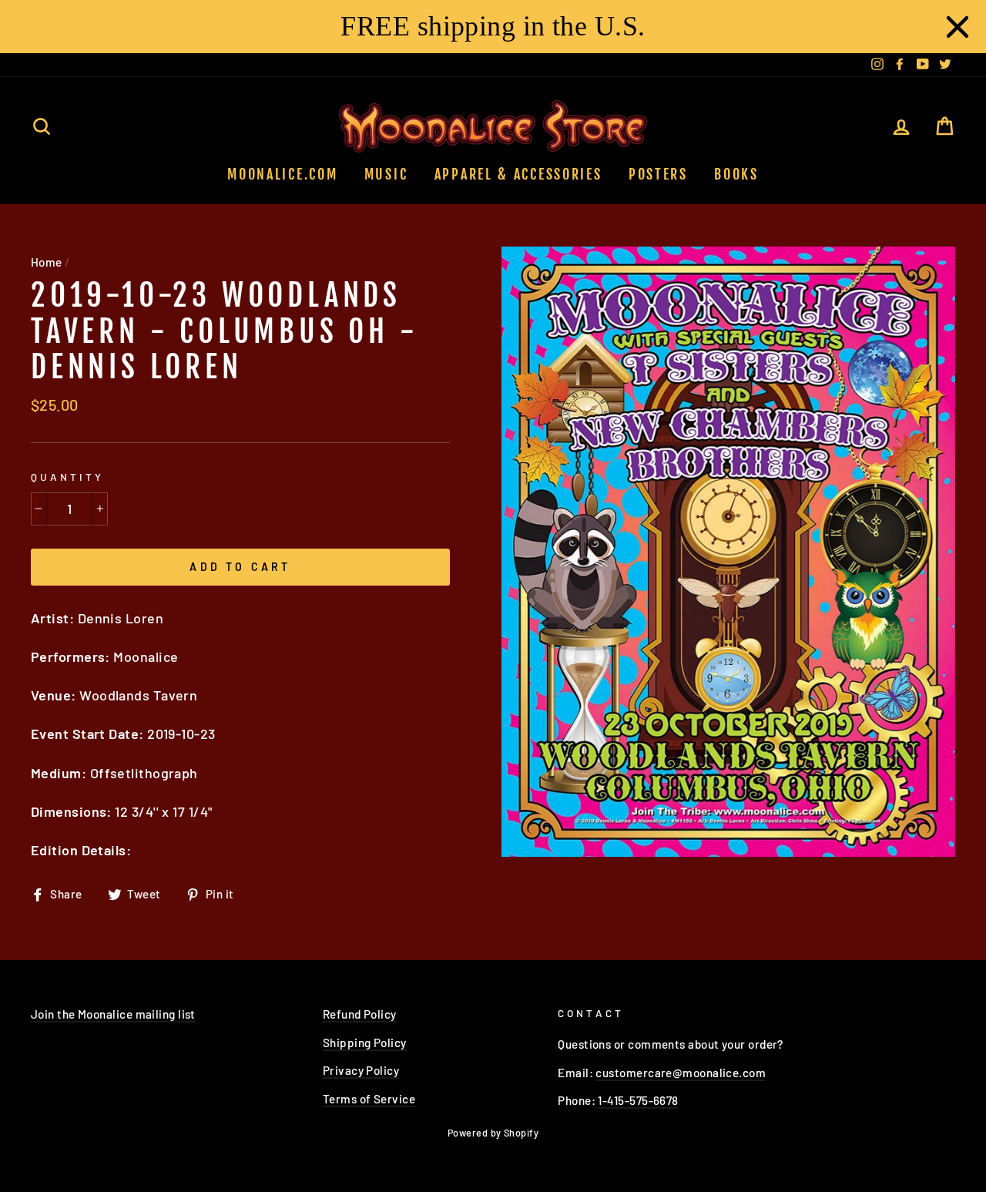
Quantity (67, 476)
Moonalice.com (282, 174)
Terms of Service (369, 1099)
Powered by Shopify (493, 1133)
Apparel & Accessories (518, 174)
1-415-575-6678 (638, 1100)
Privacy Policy (361, 1070)
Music (386, 174)
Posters (658, 174)
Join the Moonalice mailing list (113, 1014)
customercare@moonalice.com (680, 1073)
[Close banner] (957, 27)
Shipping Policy (365, 1042)
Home (46, 262)
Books (736, 174)
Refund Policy (360, 1014)
